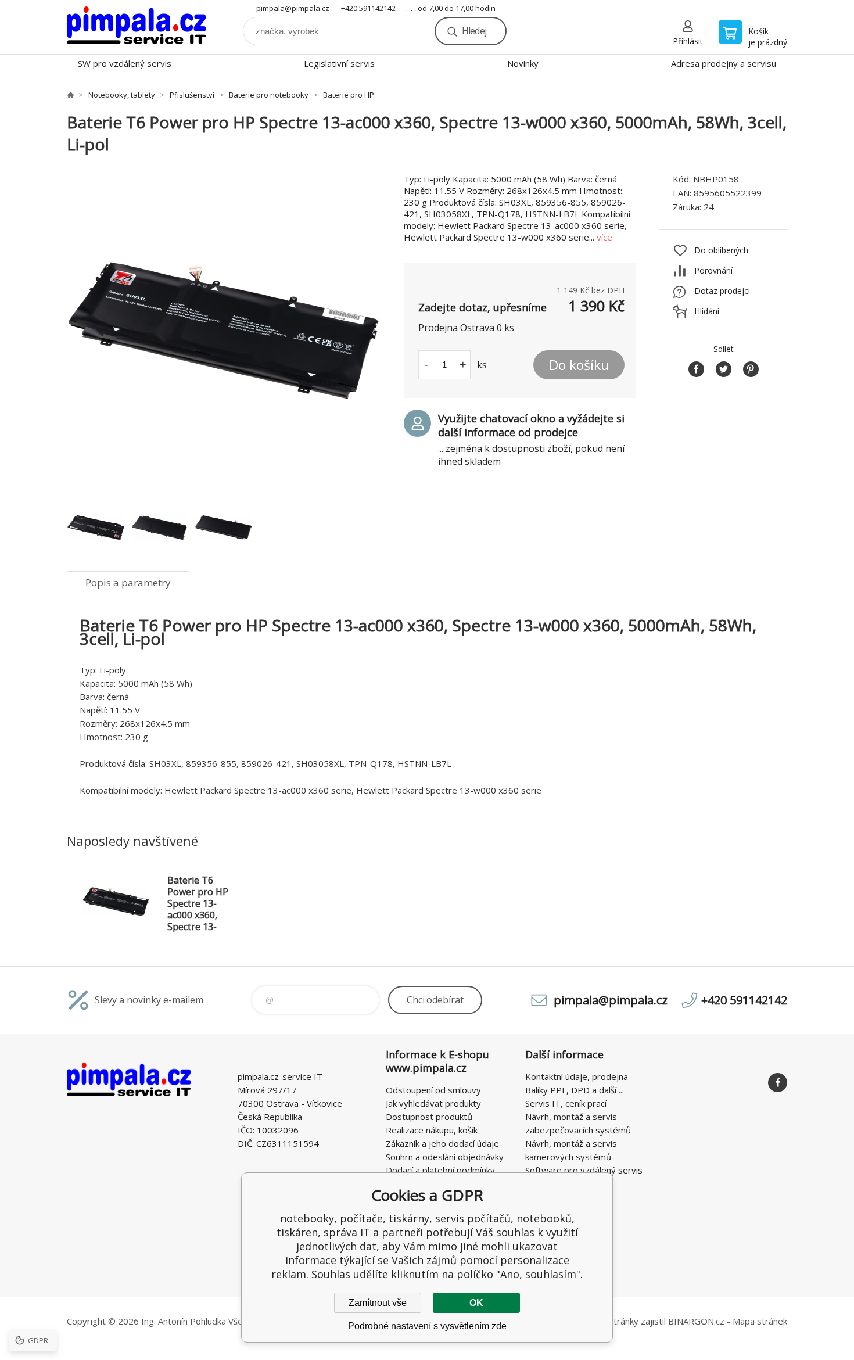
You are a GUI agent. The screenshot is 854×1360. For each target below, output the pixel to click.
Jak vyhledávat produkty (433, 1103)
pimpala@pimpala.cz (292, 8)
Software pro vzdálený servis (584, 1170)
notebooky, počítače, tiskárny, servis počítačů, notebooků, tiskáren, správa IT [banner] (136, 27)
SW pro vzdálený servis (124, 63)
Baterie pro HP (348, 94)
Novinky (523, 63)
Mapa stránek (760, 1321)
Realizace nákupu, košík (432, 1130)
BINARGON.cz (696, 1321)
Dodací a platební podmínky (440, 1170)
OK (476, 1303)
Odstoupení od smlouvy (433, 1090)
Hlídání (706, 311)
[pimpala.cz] (70, 94)
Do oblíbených (721, 250)
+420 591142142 (368, 8)
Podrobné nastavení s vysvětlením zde (427, 1326)
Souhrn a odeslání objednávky (445, 1156)
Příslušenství (192, 94)
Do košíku (579, 365)
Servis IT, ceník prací (566, 1103)
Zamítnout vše (378, 1303)
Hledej (474, 30)
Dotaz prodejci (722, 290)
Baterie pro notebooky (268, 94)
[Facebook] (777, 1082)
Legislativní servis (339, 63)
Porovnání (713, 270)
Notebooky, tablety (121, 94)
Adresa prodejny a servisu (723, 63)
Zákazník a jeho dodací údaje (442, 1143)
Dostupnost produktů (429, 1116)
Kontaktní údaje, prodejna (576, 1076)
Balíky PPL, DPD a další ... (574, 1090)
